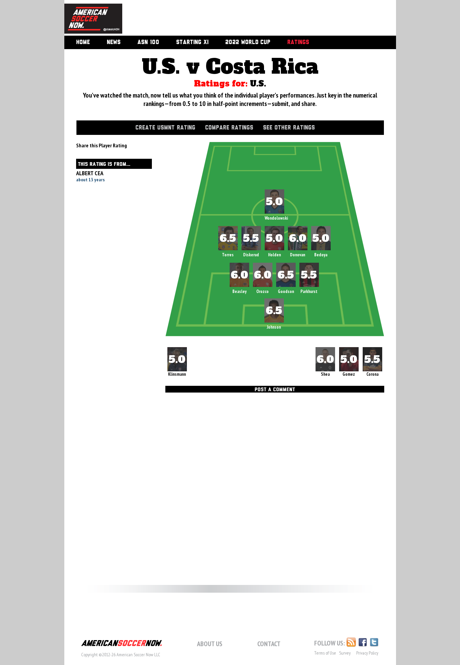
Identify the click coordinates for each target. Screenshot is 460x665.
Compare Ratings (229, 128)
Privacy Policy (367, 653)
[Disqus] (274, 488)
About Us (209, 643)
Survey (345, 653)
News (114, 42)
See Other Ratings (289, 128)
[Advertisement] (251, 18)
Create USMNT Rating (165, 128)
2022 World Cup (247, 42)
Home (83, 42)
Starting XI (192, 42)
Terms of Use (325, 653)
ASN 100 (148, 42)
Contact (269, 643)
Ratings (298, 42)
